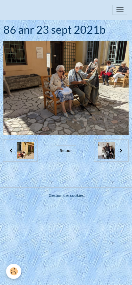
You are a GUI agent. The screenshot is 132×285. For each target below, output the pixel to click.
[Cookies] (13, 271)
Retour (66, 150)
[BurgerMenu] (119, 10)
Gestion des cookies (66, 195)
